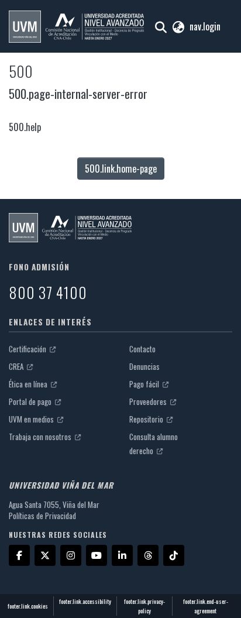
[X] (45, 555)
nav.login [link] (206, 26)
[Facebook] (19, 555)
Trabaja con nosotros (41, 436)
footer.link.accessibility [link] (85, 601)
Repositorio (147, 419)
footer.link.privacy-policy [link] (144, 605)
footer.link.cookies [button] (28, 606)
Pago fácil (145, 384)
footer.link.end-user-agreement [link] (205, 605)
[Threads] (148, 555)
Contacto (142, 349)
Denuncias (144, 366)
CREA (17, 366)
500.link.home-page (121, 169)
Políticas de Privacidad (42, 515)
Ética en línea (29, 384)
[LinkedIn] (122, 555)
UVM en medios (32, 419)
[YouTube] (96, 555)
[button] (76, 27)
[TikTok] (173, 555)
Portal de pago (31, 401)
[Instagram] (70, 555)
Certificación (28, 349)
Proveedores (148, 401)
